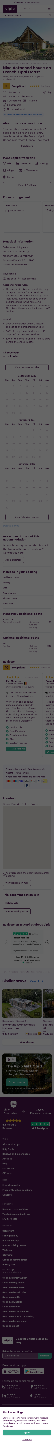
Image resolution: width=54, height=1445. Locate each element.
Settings (27, 1439)
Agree (27, 1432)
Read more (8, 1426)
